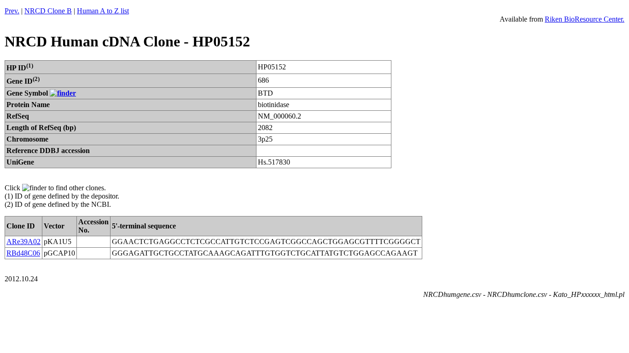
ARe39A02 (23, 241)
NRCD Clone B (48, 11)
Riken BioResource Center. (584, 19)
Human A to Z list (103, 11)
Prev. (12, 11)
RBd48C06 (23, 253)
